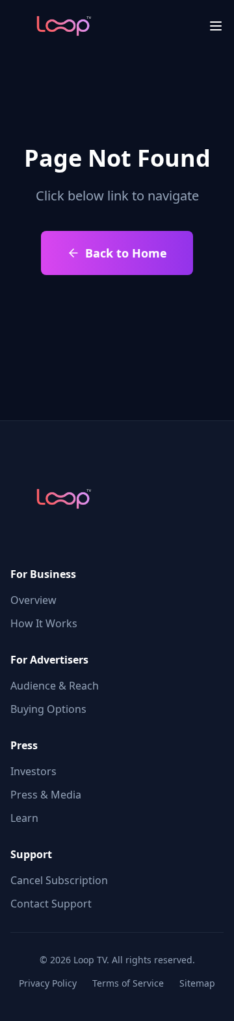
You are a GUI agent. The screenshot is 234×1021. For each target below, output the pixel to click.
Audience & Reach (54, 686)
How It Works (43, 623)
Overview (33, 600)
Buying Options (48, 709)
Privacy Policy (48, 983)
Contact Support (51, 903)
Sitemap (197, 983)
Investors (33, 771)
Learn (24, 818)
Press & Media (45, 794)
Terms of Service (128, 983)
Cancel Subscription (59, 880)
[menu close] (216, 26)
